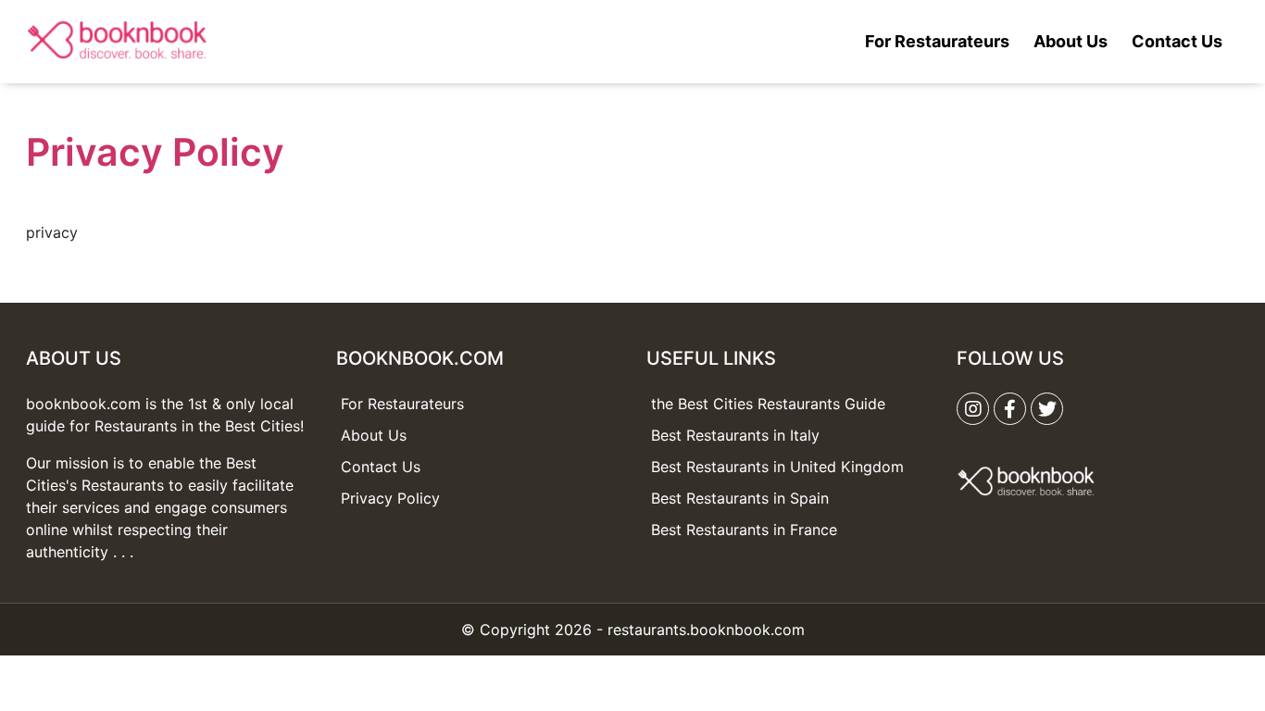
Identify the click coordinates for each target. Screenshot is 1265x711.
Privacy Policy (390, 498)
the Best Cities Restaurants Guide (768, 403)
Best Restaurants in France (744, 529)
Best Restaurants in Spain (740, 498)
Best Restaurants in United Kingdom (777, 466)
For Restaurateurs (937, 41)
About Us (1070, 41)
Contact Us (1177, 41)
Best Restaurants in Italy (735, 435)
